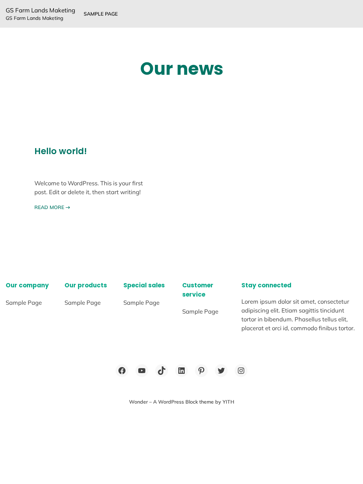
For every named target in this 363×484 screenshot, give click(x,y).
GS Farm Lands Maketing (40, 10)
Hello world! (60, 151)
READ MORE (52, 207)
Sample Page (101, 14)
